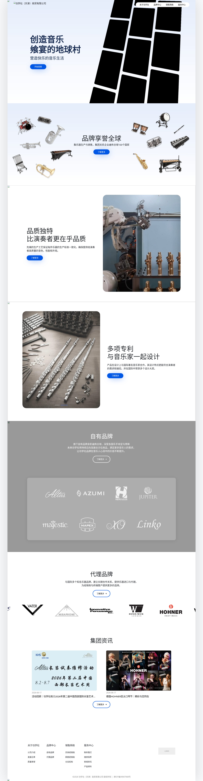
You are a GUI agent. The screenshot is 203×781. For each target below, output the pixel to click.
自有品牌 (50, 752)
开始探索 (38, 66)
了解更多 (101, 152)
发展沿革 (31, 757)
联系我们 (88, 752)
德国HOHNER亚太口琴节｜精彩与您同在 (127, 696)
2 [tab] (65, 405)
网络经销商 (70, 757)
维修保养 (88, 757)
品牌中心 (157, 4)
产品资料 (88, 766)
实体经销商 (70, 752)
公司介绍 (31, 752)
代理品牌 (50, 757)
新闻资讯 (88, 761)
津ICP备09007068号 (122, 776)
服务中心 (182, 4)
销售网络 (169, 4)
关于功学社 (144, 4)
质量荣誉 (31, 761)
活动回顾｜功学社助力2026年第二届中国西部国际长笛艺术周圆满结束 (68, 696)
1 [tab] (58, 405)
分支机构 (69, 761)
